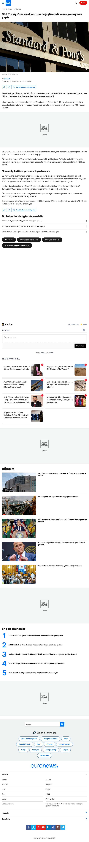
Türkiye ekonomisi (52, 240)
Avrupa (4, 779)
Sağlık (65, 750)
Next (4, 789)
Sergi (23, 750)
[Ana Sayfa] (2, 9)
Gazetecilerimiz (7, 804)
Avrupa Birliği (51, 750)
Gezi (3, 794)
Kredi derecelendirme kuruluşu (17, 245)
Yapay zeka (44, 755)
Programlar (50, 799)
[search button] (62, 724)
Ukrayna (35, 750)
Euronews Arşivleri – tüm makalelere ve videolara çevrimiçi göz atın (64, 805)
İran (38, 744)
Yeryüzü (49, 784)
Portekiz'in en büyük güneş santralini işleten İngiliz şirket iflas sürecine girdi (30, 232)
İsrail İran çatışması (29, 739)
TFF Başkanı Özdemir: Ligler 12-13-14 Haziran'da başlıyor (23, 226)
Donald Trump (24, 744)
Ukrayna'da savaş (50, 739)
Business (9, 9)
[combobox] (44, 724)
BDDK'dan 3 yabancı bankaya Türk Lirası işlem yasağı (22, 221)
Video (4, 799)
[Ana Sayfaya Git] (8, 3)
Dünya (48, 779)
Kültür (48, 794)
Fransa (49, 744)
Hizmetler (5, 813)
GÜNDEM (8, 469)
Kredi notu (9, 240)
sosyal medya (64, 744)
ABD (66, 739)
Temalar (5, 774)
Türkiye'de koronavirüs (29, 240)
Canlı (83, 3)
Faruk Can (7, 78)
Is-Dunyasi (17, 9)
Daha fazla (6, 819)
